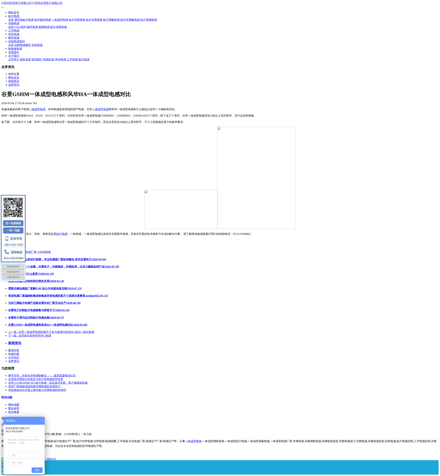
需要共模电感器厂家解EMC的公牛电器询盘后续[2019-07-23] (44, 288)
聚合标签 (13, 408)
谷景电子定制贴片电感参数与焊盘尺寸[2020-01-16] (38, 310)
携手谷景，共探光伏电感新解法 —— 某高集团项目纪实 (42, 375)
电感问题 (13, 353)
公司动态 (13, 357)
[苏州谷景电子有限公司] (220, 3)
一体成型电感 (37, 109)
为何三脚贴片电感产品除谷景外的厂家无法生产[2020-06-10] (44, 302)
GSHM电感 (44, 251)
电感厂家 (30, 251)
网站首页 (13, 12)
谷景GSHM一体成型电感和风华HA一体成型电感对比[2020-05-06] (47, 324)
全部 (11, 19)
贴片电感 (61, 233)
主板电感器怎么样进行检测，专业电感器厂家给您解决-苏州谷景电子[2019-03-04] (57, 259)
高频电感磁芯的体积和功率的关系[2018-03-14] (36, 281)
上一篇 (51, 332)
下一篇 (29, 335)
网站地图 (13, 404)
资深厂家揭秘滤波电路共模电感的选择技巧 (34, 386)
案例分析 (13, 350)
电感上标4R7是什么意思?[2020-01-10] (31, 273)
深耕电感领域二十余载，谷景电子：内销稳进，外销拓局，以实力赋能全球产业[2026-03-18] (63, 266)
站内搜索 (13, 411)
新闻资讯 (13, 81)
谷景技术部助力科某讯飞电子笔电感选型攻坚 (35, 379)
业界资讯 (13, 84)
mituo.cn (51, 458)
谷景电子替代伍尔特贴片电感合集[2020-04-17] (36, 317)
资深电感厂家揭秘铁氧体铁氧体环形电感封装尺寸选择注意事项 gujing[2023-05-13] (58, 295)
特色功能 (6, 397)
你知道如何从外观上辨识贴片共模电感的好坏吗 (37, 390)
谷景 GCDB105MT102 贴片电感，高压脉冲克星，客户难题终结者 (48, 382)
